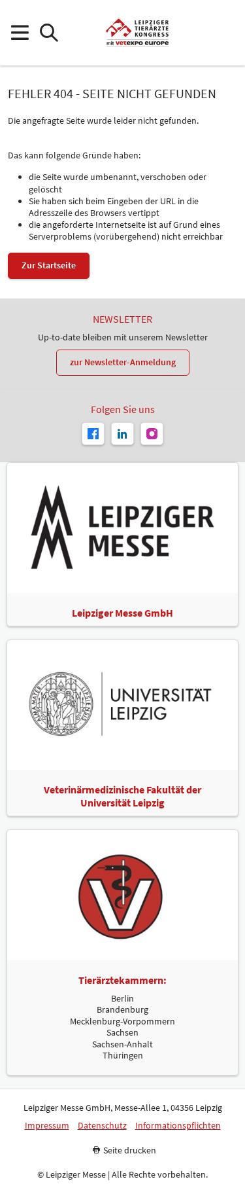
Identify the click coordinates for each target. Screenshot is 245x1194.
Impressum (47, 1125)
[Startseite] (136, 32)
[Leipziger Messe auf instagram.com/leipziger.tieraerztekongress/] (151, 433)
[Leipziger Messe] (225, 33)
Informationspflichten (178, 1125)
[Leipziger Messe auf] (122, 433)
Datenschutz (102, 1125)
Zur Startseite (49, 265)
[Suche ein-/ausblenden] (48, 33)
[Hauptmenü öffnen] (19, 33)
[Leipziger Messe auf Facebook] (93, 433)
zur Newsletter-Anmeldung (123, 362)
